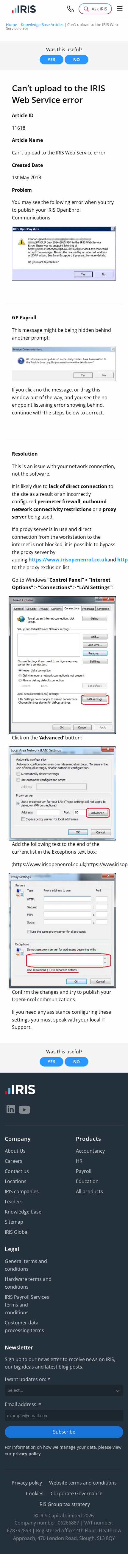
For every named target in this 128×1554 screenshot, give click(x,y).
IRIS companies (22, 1191)
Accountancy (90, 1151)
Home (11, 24)
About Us (15, 1151)
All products (89, 1191)
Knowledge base (23, 1211)
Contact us (17, 1171)
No (76, 59)
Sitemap (14, 1222)
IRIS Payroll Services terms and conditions (27, 1305)
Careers (13, 1161)
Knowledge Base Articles (42, 24)
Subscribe (64, 1431)
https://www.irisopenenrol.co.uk (68, 559)
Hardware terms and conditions (28, 1283)
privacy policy (27, 1454)
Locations (15, 1181)
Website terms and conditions (83, 1482)
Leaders (14, 1201)
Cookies (34, 1493)
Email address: (23, 1404)
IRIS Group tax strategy (64, 1504)
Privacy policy (27, 1482)
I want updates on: (27, 1379)
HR (79, 1161)
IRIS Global (17, 1232)
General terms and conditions (26, 1265)
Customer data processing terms (24, 1326)
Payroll (83, 1171)
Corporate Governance (76, 1493)
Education (87, 1181)
